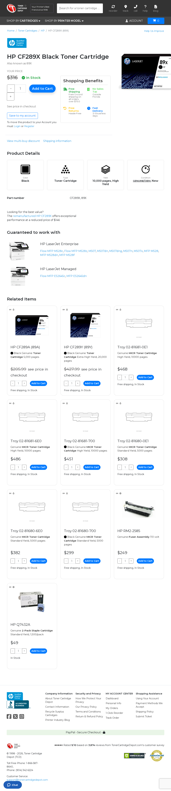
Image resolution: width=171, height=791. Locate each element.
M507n (128, 251)
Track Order (112, 717)
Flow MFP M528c (51, 251)
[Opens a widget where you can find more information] (12, 785)
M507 (92, 251)
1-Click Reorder (114, 712)
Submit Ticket (144, 716)
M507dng (115, 251)
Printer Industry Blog (57, 719)
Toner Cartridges (27, 30)
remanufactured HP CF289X (32, 216)
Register (29, 126)
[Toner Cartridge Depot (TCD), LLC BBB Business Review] (19, 704)
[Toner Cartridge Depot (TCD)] (17, 8)
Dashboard (112, 698)
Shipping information (57, 141)
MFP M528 (151, 251)
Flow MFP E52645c (52, 276)
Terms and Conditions (88, 711)
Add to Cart (42, 89)
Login (17, 126)
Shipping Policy (145, 711)
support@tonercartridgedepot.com (27, 779)
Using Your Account (147, 698)
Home (11, 30)
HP (43, 30)
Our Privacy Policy (86, 706)
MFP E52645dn (76, 276)
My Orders (112, 708)
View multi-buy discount (23, 141)
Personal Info (113, 703)
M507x (138, 251)
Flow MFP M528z (75, 251)
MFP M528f (67, 255)
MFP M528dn (49, 255)
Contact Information (57, 706)
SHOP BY (22, 20)
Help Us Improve (154, 31)
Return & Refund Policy (89, 716)
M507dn (102, 251)
